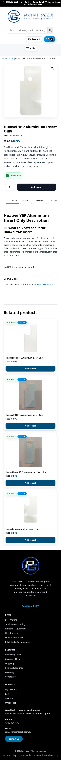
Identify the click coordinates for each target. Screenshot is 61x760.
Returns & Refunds (14, 667)
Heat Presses (11, 633)
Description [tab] (12, 200)
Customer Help (12, 659)
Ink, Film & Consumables (17, 641)
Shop (13, 58)
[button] (31, 48)
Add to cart (37, 187)
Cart (7, 693)
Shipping (9, 663)
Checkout (9, 698)
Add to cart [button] (30, 368)
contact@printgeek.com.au (18, 731)
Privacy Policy (9, 755)
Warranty (9, 672)
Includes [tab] (53, 200)
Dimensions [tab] (40, 200)
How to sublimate (45, 284)
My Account (11, 689)
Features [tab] (26, 200)
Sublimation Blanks (14, 637)
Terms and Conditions (30, 755)
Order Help (10, 702)
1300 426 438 (12, 722)
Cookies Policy (51, 755)
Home (4, 58)
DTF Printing (11, 619)
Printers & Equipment (15, 628)
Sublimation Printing (15, 624)
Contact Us (10, 676)
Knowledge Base (13, 654)
